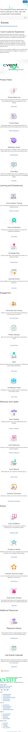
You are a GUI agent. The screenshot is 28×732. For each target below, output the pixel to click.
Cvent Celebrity (6, 708)
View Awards (14, 557)
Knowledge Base (7, 694)
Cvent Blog (5, 726)
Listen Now (14, 605)
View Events (14, 666)
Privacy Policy (3, 684)
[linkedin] (4, 690)
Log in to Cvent (6, 727)
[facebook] (1, 690)
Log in (25, 1)
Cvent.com (5, 723)
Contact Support (7, 714)
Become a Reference (14, 452)
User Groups (6, 705)
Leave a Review (14, 345)
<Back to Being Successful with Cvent (9, 26)
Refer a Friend (14, 477)
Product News (6, 699)
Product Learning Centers (9, 697)
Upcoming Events (7, 706)
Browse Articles (14, 262)
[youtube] (8, 690)
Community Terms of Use (6, 686)
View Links (14, 288)
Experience (6, 670)
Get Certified (14, 236)
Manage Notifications (14, 130)
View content (14, 106)
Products (5, 724)
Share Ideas (14, 371)
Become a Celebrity (14, 428)
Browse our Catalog (14, 210)
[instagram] (6, 690)
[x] (3, 690)
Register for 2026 (14, 532)
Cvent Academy (6, 696)
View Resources (14, 638)
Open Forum (6, 715)
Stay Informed (14, 581)
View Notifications (14, 155)
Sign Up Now (14, 396)
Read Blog (14, 180)
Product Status (6, 718)
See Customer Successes (14, 501)
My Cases (5, 717)
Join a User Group (14, 318)
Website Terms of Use (5, 687)
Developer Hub (6, 700)
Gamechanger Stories (8, 709)
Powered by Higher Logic (14, 731)
